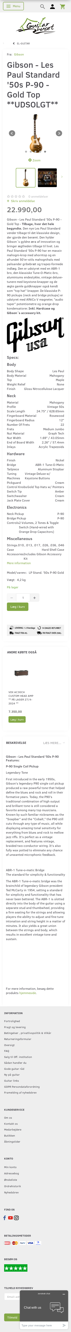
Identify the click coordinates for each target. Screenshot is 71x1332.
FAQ (6, 1051)
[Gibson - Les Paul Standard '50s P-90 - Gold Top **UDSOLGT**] (35, 133)
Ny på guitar (12, 1074)
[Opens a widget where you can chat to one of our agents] (44, 1310)
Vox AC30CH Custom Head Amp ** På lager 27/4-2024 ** (20, 697)
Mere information (19, 563)
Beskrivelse (16, 743)
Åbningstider (12, 1141)
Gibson (19, 54)
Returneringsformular (17, 1039)
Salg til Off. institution (18, 1057)
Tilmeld (12, 1317)
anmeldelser (38, 196)
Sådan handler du (15, 1063)
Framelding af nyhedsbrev (20, 1092)
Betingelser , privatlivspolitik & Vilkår (27, 1033)
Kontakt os (11, 1123)
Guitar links (11, 1080)
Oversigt (9, 1045)
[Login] (52, 6)
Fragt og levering (15, 1027)
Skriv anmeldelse (22, 201)
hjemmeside (27, 993)
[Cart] (62, 6)
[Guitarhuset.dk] (36, 25)
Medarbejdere (12, 1129)
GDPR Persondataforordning (22, 1086)
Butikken (9, 1135)
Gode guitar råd (14, 1069)
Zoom (36, 160)
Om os (8, 1117)
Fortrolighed (12, 1021)
